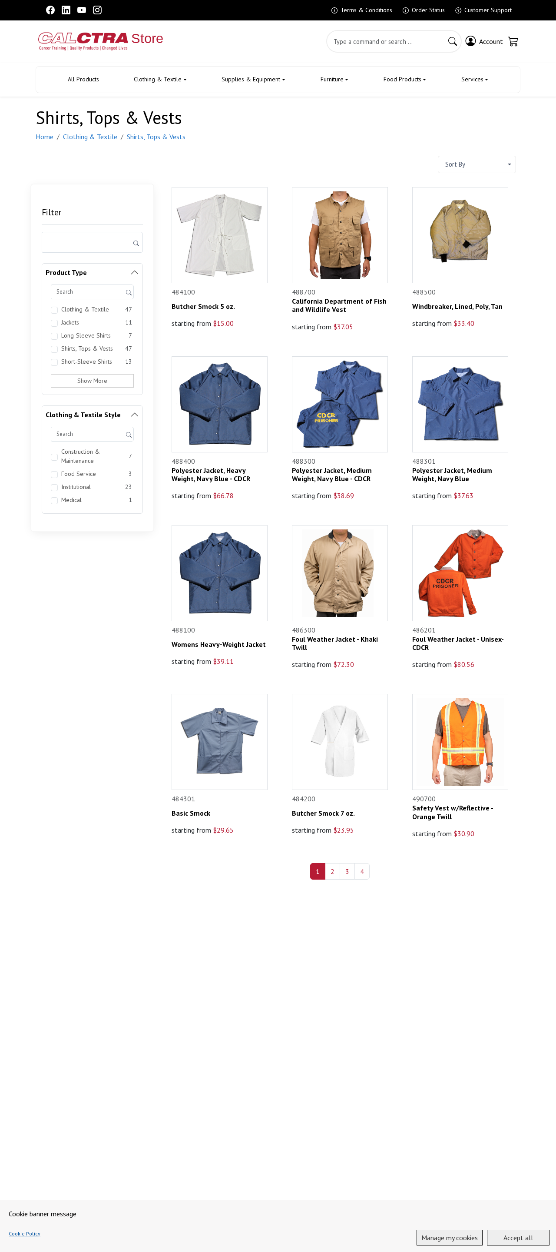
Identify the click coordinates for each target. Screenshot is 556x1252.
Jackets (70, 322)
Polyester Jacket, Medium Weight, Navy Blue (453, 474)
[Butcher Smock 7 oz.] (340, 742)
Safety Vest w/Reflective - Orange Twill (453, 812)
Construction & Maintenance (80, 456)
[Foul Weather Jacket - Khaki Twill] (340, 573)
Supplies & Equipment (251, 79)
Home (44, 136)
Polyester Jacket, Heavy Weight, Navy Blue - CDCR (211, 474)
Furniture (332, 79)
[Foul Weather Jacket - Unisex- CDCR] (460, 573)
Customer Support (488, 10)
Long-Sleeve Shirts (86, 335)
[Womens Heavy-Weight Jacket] (220, 573)
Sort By (455, 164)
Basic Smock (191, 813)
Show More (92, 381)
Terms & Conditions (366, 10)
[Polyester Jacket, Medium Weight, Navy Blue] (460, 404)
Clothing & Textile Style (83, 414)
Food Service (78, 474)
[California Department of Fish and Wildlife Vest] (340, 235)
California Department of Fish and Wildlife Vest (340, 305)
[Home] (74, 41)
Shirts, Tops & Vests (156, 136)
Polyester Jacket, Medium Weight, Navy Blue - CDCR (333, 474)
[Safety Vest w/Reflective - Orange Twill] (460, 742)
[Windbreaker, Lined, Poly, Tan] (460, 235)
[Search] (452, 41)
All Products (83, 79)
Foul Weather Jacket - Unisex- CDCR (458, 643)
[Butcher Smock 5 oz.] (220, 235)
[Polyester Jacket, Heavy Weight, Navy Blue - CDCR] (220, 404)
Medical (71, 500)
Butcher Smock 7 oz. (323, 813)
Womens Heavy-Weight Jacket (219, 644)
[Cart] (513, 41)
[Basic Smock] (220, 742)
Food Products (402, 79)
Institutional (76, 487)
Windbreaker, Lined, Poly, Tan (457, 306)
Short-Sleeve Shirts (86, 361)
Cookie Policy (24, 1233)
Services (472, 79)
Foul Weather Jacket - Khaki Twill (335, 643)
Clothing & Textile (158, 79)
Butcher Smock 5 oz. (203, 306)
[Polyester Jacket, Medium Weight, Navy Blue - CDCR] (340, 404)
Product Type (66, 272)
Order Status (428, 10)
